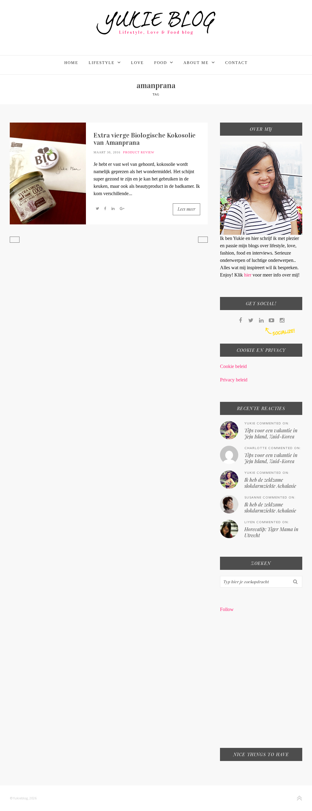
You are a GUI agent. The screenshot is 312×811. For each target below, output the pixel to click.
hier (248, 274)
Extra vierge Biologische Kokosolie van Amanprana (145, 139)
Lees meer (186, 209)
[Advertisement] (261, 684)
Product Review (138, 152)
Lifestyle (102, 62)
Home (71, 62)
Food (160, 62)
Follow (227, 609)
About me (196, 62)
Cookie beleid (233, 366)
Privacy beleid (233, 379)
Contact (236, 62)
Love (137, 62)
